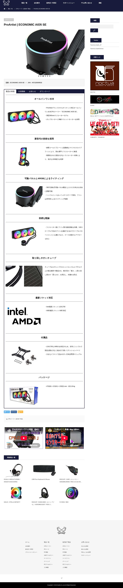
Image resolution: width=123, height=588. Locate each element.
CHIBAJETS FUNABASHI (97, 137)
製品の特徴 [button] (10, 91)
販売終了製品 (19, 419)
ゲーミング (47, 561)
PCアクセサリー (48, 564)
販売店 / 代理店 (51, 3)
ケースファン (47, 558)
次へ (87, 51)
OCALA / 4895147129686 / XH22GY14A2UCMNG (12, 480)
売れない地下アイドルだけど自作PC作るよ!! (101, 116)
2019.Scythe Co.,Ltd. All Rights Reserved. (65, 585)
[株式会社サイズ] (61, 533)
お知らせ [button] (32, 91)
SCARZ (92, 105)
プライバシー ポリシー (31, 552)
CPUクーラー (8, 19)
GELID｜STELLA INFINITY (12, 502)
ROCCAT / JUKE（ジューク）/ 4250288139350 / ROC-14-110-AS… (71, 480)
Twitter (61, 577)
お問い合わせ (85, 542)
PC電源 (46, 552)
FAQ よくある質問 (86, 552)
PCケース (46, 549)
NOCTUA (92, 92)
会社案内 (37, 3)
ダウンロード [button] (45, 91)
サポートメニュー (69, 3)
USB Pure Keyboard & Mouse (41, 479)
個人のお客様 (84, 549)
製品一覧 (24, 3)
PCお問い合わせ (86, 3)
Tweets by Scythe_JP (95, 45)
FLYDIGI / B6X (64, 502)
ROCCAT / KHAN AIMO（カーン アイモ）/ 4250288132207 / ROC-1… (43, 503)
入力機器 (46, 567)
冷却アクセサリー (48, 555)
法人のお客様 (84, 546)
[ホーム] (4, 6)
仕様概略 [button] (21, 91)
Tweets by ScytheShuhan (96, 48)
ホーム (27, 542)
